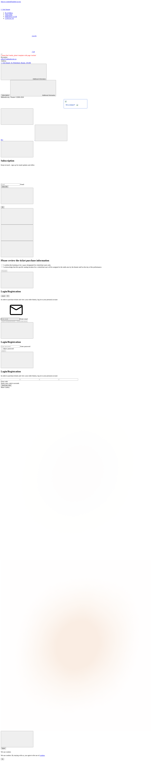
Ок (2, 759)
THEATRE (8, 15)
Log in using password (8, 321)
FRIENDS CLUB (11, 17)
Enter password (25, 346)
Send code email (22, 321)
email (3, 296)
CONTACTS (9, 18)
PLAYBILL (9, 13)
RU (2, 140)
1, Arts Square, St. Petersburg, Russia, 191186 (16, 63)
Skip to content (6, 2)
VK (8, 296)
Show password (8, 349)
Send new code (6, 385)
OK (3, 207)
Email (22, 184)
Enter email (24, 319)
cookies (42, 755)
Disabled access (16, 2)
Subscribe (5, 186)
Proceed (4, 271)
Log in (3, 350)
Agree (3, 748)
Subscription (5, 95)
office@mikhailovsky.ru (8, 59)
